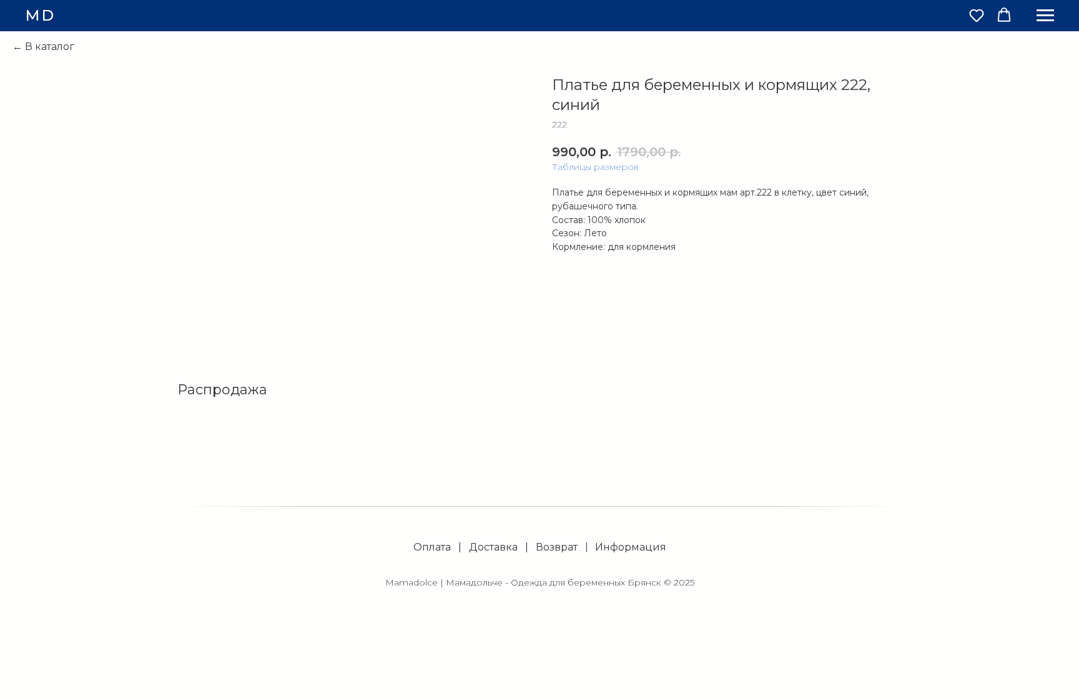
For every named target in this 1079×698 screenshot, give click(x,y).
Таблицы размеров (595, 166)
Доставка (493, 547)
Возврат (557, 547)
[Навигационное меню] (1045, 15)
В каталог (49, 46)
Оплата (432, 547)
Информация (630, 547)
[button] (976, 14)
